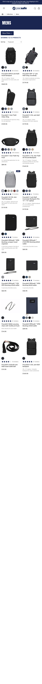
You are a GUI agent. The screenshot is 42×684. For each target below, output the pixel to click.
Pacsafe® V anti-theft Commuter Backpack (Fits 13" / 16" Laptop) (31, 199)
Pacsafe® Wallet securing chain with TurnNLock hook (10, 325)
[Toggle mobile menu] (4, 8)
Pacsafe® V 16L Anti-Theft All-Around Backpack (31, 156)
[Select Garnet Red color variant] (14, 191)
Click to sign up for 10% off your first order (14, 1)
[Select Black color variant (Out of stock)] (3, 277)
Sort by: (3, 42)
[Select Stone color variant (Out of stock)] (32, 318)
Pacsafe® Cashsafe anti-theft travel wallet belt (10, 365)
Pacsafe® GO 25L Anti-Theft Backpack (9, 198)
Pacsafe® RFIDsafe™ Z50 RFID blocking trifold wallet (10, 284)
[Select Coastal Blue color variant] (5, 234)
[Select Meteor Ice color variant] (3, 191)
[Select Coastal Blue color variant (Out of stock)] (17, 191)
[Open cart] (39, 8)
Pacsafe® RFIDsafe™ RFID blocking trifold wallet (31, 325)
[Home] (3, 14)
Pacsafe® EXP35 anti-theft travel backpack (10, 74)
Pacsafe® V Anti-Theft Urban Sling (9, 116)
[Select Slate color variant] (5, 67)
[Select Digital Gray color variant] (11, 109)
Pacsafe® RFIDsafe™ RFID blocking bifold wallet (31, 284)
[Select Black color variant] (3, 67)
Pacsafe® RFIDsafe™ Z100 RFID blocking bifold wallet (31, 242)
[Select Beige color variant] (8, 109)
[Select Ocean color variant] (5, 109)
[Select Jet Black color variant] (24, 149)
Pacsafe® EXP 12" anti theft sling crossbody (30, 74)
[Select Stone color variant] (8, 191)
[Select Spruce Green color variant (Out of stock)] (11, 191)
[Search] (35, 8)
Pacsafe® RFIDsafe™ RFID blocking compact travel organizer (10, 242)
